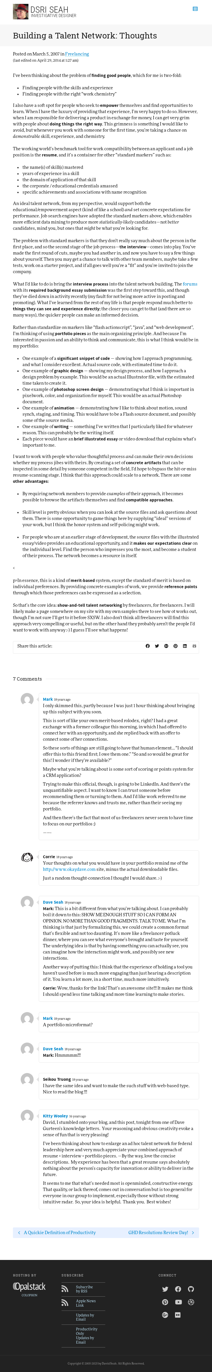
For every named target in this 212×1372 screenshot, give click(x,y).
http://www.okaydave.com (69, 869)
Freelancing (77, 54)
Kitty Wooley (55, 1116)
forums (190, 284)
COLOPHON (29, 1295)
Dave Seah (53, 902)
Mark (48, 699)
